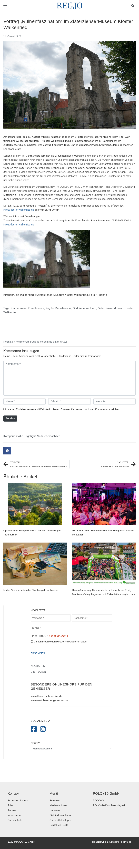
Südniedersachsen (84, 308)
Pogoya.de (125, 841)
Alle (20, 436)
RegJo (49, 308)
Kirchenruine (18, 308)
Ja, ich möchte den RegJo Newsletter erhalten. (60, 641)
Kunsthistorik (36, 308)
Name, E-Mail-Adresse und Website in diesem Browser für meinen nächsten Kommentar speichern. (64, 409)
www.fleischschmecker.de (47, 696)
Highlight (30, 436)
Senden (10, 418)
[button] (7, 450)
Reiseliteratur (63, 308)
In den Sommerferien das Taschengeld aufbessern (31, 590)
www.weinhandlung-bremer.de (49, 700)
